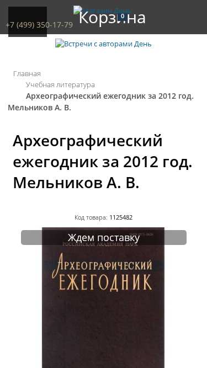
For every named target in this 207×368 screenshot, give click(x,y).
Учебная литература (60, 84)
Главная (27, 73)
